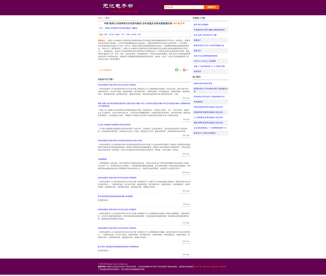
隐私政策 (206, 267)
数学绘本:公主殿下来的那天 (205, 133)
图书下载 (197, 267)
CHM (128, 34)
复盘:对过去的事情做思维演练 (206, 56)
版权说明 (214, 267)
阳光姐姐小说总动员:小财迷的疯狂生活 (209, 97)
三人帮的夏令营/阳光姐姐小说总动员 (208, 117)
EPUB (111, 34)
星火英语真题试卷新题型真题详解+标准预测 (115, 196)
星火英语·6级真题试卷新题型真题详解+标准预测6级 (118, 247)
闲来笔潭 (197, 71)
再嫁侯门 (197, 40)
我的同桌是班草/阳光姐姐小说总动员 (208, 107)
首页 (100, 18)
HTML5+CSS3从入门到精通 (205, 61)
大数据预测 (102, 159)
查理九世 (197, 51)
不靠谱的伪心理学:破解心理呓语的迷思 (209, 30)
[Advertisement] (144, 65)
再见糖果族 (198, 102)
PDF (105, 34)
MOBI (117, 34)
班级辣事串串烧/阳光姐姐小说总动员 (208, 112)
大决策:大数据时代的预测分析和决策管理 (114, 125)
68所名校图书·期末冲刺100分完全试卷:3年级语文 (117, 228)
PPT (139, 34)
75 (179, 70)
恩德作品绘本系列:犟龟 (203, 83)
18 (187, 70)
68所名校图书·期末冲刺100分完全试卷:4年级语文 (117, 85)
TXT (122, 34)
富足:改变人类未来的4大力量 (205, 35)
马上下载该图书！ (106, 70)
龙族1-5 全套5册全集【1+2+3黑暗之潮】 (210, 66)
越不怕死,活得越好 (201, 25)
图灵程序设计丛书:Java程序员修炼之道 (209, 45)
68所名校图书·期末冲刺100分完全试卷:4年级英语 (117, 178)
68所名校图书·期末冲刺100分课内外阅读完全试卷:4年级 (120, 141)
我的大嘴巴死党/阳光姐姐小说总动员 (208, 123)
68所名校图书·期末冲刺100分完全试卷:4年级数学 (117, 209)
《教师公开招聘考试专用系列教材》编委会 (121, 28)
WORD (134, 34)
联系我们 (223, 267)
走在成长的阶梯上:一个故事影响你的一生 (210, 128)
